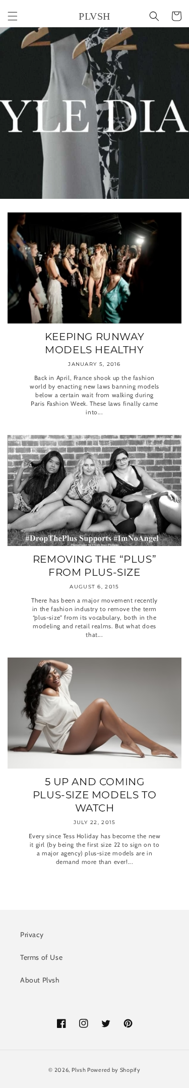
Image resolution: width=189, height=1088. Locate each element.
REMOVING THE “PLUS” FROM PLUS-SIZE (94, 565)
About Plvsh (40, 980)
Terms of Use (41, 957)
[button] (13, 16)
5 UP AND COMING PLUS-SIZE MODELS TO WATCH (94, 795)
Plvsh (79, 1069)
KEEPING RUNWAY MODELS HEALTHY (94, 343)
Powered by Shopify (114, 1069)
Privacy (31, 934)
